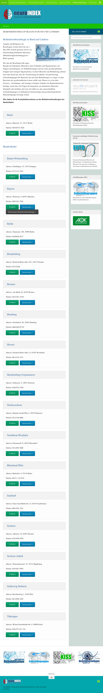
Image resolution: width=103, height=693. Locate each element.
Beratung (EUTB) (65, 2)
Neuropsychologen (51, 2)
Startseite (4, 2)
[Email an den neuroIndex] (99, 31)
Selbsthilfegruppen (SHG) (36, 2)
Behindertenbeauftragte (79, 2)
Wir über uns (92, 2)
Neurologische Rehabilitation (17, 2)
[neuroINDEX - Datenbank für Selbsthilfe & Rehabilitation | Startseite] (22, 14)
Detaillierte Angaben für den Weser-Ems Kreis (85, 91)
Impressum (6, 26)
